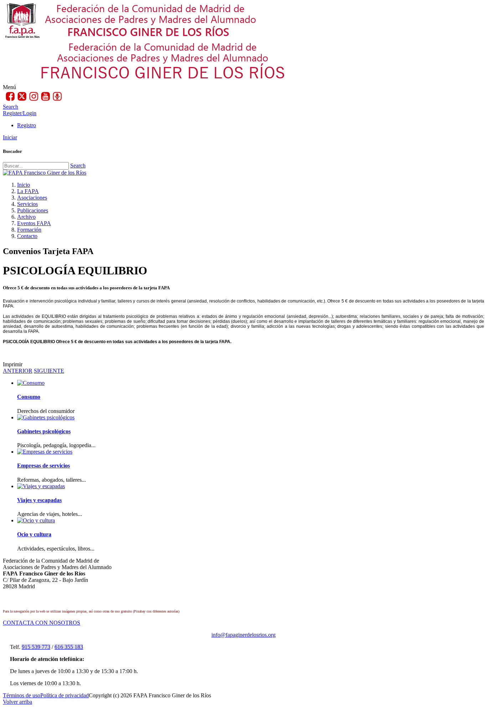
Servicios (27, 204)
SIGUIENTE (49, 371)
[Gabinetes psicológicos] (46, 417)
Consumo (28, 397)
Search (78, 165)
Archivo (26, 217)
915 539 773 (36, 647)
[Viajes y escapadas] (41, 486)
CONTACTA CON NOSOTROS (41, 623)
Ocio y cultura (34, 534)
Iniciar (10, 137)
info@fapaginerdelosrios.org (243, 635)
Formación (29, 230)
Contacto (27, 236)
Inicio (23, 185)
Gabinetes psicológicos (44, 431)
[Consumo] (31, 383)
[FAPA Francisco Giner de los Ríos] (44, 173)
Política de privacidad (64, 695)
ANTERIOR (17, 371)
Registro (26, 125)
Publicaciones (32, 210)
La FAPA (28, 191)
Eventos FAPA (34, 223)
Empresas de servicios (43, 465)
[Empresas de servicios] (44, 452)
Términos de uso (21, 695)
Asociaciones (32, 198)
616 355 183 (69, 647)
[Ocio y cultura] (36, 520)
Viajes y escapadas (39, 500)
